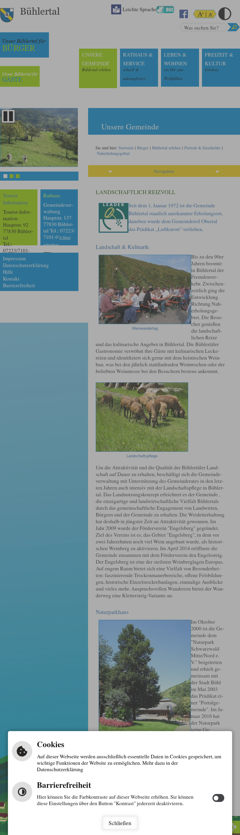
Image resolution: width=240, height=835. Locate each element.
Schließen (120, 823)
